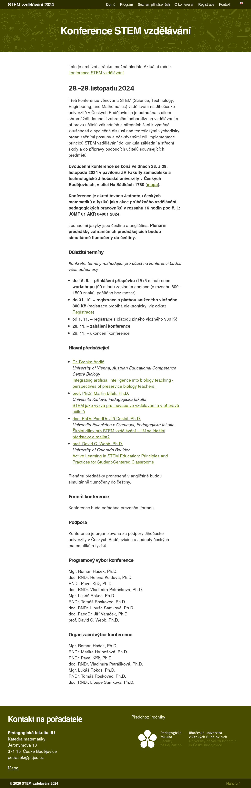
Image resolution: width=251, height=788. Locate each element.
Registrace (206, 4)
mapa (152, 184)
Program (126, 4)
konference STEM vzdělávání (96, 72)
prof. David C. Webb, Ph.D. (98, 443)
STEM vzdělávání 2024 (31, 4)
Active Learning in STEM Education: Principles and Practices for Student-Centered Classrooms (120, 459)
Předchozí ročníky (148, 717)
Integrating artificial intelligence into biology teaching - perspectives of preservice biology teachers (123, 383)
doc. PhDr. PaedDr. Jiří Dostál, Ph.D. (107, 418)
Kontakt (224, 4)
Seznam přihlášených (154, 4)
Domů (110, 4)
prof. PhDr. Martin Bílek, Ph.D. (101, 393)
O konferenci (184, 4)
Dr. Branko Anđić (88, 362)
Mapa (13, 768)
